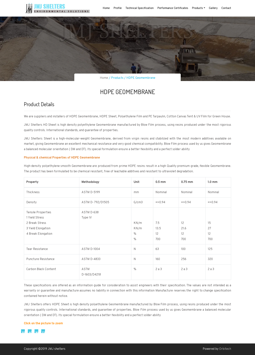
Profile (117, 8)
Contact (226, 8)
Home (106, 8)
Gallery (213, 8)
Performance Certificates (172, 8)
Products (197, 8)
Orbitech (225, 349)
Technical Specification (139, 8)
